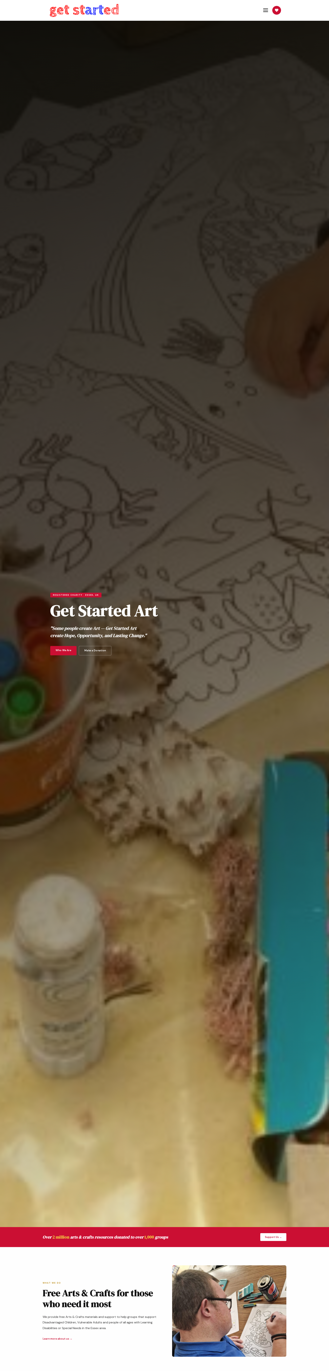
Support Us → (273, 1237)
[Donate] (276, 10)
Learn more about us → (57, 1338)
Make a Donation (95, 650)
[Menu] (266, 10)
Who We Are (63, 650)
